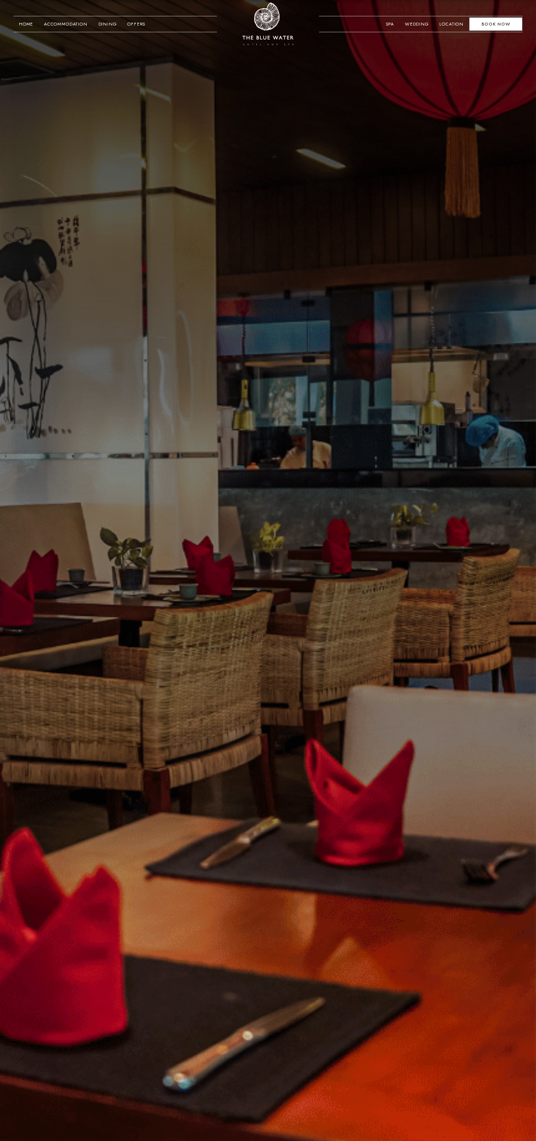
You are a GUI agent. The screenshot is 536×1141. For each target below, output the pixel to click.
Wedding (417, 24)
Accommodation (66, 24)
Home (26, 24)
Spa (390, 24)
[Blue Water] (268, 24)
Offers (136, 24)
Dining (107, 24)
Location (451, 24)
